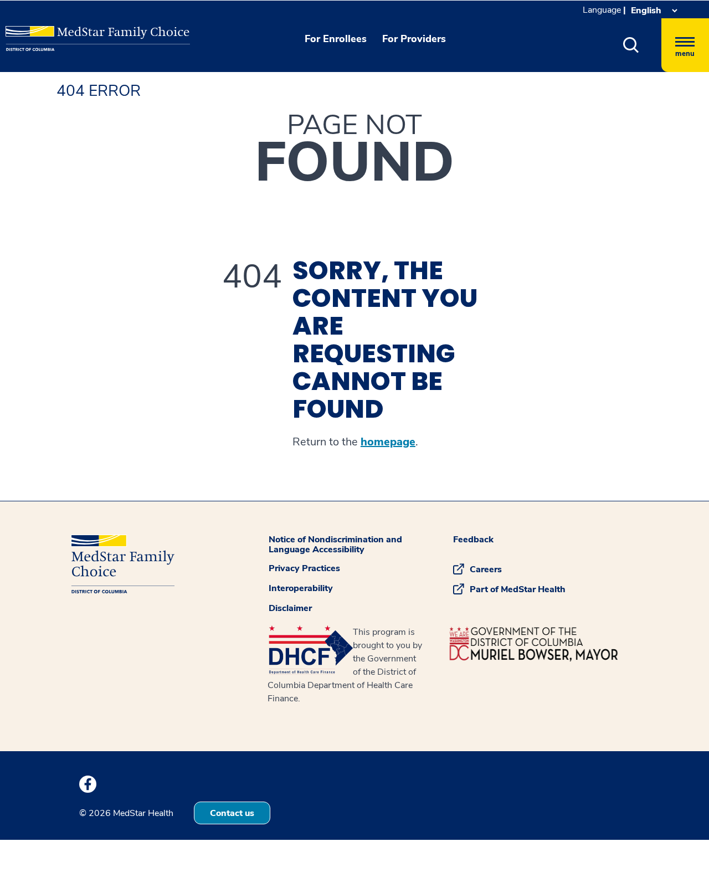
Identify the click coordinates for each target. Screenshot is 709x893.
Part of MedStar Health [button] (518, 589)
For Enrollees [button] (336, 38)
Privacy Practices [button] (304, 568)
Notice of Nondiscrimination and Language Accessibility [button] (335, 544)
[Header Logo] (61, 30)
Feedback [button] (473, 539)
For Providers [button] (414, 38)
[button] (631, 45)
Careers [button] (486, 569)
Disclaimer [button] (290, 608)
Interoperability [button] (301, 588)
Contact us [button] (232, 813)
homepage (388, 442)
